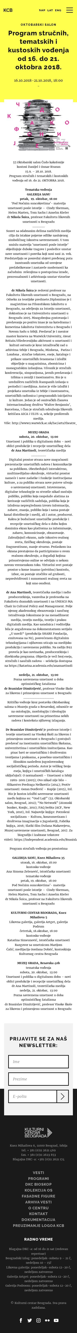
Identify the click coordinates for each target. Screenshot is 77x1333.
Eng (58, 10)
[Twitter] (29, 1320)
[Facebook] (20, 1320)
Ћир (42, 10)
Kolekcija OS (39, 1190)
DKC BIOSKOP (38, 1184)
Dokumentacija (38, 1220)
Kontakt (38, 1214)
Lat (50, 10)
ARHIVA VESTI (38, 1202)
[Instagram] (38, 1320)
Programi (38, 1178)
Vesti (38, 1173)
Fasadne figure (38, 1196)
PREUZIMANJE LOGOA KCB (38, 1225)
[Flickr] (47, 1320)
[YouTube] (56, 1320)
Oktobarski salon (38, 24)
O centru (38, 1208)
